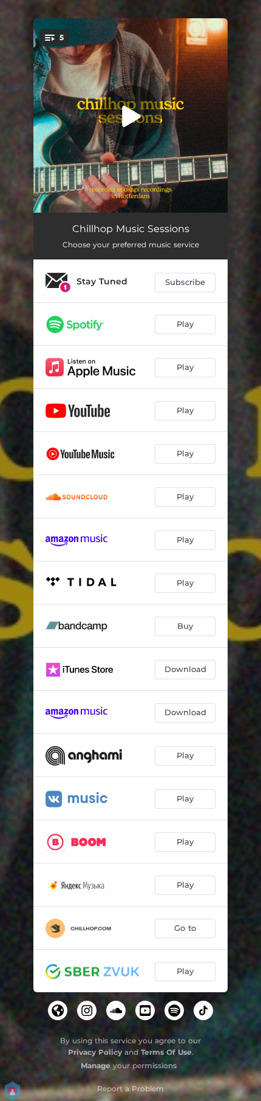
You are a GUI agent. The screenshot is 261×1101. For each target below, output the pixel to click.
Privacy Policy (95, 1052)
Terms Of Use (166, 1052)
